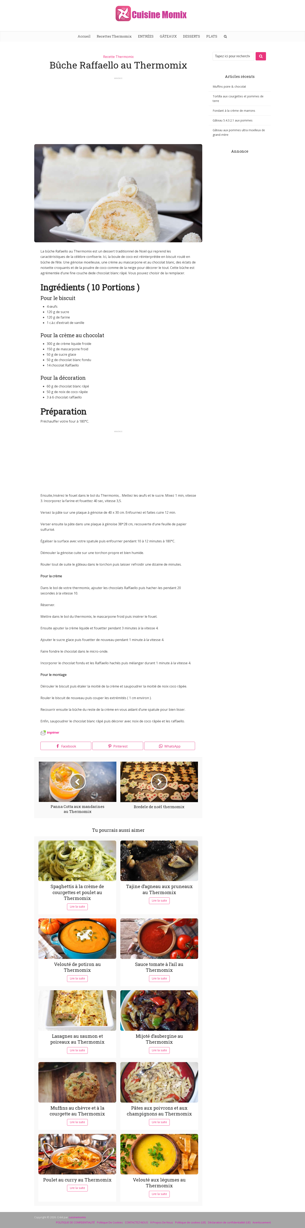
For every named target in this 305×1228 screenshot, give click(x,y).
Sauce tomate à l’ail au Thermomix (159, 967)
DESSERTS (191, 36)
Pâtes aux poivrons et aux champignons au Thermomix (159, 1111)
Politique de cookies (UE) (190, 1222)
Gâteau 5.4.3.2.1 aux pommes (233, 120)
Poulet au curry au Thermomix (77, 1180)
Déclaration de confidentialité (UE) (229, 1222)
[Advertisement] (118, 109)
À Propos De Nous (161, 1222)
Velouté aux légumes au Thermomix (159, 1183)
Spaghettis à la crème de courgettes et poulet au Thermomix (77, 892)
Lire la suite (77, 906)
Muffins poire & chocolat (229, 86)
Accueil (84, 36)
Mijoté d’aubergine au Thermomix (159, 1039)
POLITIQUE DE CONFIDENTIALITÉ (75, 1222)
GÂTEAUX (168, 36)
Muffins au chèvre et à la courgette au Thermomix (77, 1111)
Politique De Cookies (110, 1222)
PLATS (211, 36)
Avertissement (262, 1222)
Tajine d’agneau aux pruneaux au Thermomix (159, 889)
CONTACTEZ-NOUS (136, 1222)
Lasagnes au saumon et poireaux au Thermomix (77, 1039)
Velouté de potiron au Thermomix (77, 967)
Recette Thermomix (118, 56)
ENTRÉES (146, 36)
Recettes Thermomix (114, 36)
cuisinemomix (77, 1217)
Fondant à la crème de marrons (234, 111)
